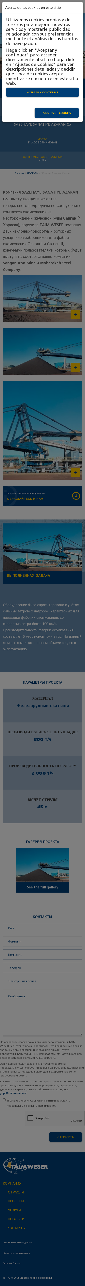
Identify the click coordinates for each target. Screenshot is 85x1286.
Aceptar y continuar (42, 92)
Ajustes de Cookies (57, 112)
